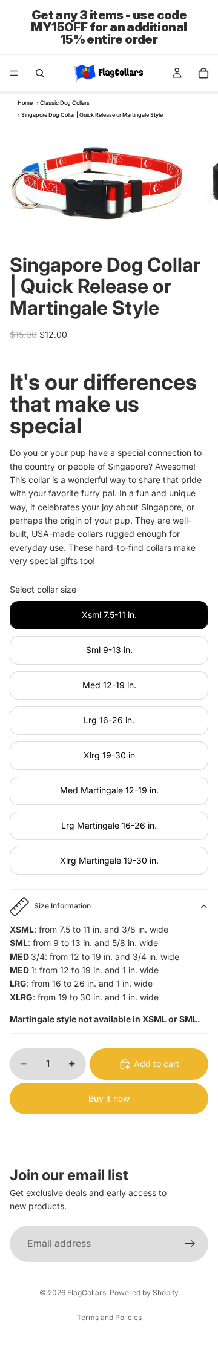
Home (25, 102)
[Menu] (14, 73)
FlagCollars (86, 1292)
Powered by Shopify (144, 1292)
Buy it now (109, 1098)
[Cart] (203, 73)
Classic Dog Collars (65, 102)
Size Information (62, 905)
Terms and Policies (109, 1317)
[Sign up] (190, 1244)
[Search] (40, 73)
